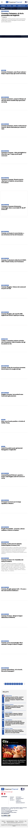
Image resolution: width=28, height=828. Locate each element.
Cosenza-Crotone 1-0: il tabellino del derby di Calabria (12, 560)
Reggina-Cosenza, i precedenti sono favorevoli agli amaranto (12, 395)
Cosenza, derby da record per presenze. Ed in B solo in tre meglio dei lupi (13, 368)
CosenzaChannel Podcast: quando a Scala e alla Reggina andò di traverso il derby (13, 476)
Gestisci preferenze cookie (12, 822)
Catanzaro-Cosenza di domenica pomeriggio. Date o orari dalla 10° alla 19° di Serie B (13, 207)
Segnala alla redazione (10, 821)
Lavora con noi (20, 822)
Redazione (3, 821)
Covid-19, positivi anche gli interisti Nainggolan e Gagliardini (11, 448)
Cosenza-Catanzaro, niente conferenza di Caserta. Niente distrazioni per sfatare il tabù (13, 127)
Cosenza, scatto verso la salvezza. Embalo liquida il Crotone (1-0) (11, 544)
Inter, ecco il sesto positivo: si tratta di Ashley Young (13, 422)
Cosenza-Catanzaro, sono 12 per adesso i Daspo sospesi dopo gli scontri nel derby (13, 72)
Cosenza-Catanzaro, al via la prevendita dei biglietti (12, 14)
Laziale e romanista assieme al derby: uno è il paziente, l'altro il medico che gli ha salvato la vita (13, 342)
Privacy (16, 821)
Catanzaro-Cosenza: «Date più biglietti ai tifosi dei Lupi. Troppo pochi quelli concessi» (13, 154)
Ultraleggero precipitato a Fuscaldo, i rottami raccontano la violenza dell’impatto (14, 707)
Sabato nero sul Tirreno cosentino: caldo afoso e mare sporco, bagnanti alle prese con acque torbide (14, 731)
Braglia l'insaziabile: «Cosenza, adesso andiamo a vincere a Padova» (13, 529)
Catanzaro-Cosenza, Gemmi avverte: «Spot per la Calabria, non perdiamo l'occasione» (12, 181)
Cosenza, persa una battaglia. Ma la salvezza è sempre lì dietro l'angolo (12, 643)
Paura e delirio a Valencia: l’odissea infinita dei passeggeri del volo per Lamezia (14, 715)
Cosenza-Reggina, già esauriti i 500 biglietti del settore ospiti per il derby (12, 314)
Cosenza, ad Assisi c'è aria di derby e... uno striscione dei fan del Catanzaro (12, 233)
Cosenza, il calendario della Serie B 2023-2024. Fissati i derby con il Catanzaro (13, 260)
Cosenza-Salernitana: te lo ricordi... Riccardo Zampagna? (12, 670)
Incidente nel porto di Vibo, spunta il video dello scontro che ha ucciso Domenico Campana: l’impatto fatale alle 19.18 (14, 699)
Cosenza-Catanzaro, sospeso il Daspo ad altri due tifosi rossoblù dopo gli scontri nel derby (13, 100)
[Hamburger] (2, 2)
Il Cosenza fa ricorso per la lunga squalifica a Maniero (11, 502)
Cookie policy (21, 821)
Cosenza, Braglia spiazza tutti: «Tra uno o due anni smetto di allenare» (13, 589)
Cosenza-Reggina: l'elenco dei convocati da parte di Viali (13, 287)
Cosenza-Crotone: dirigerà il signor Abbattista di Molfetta (12, 616)
